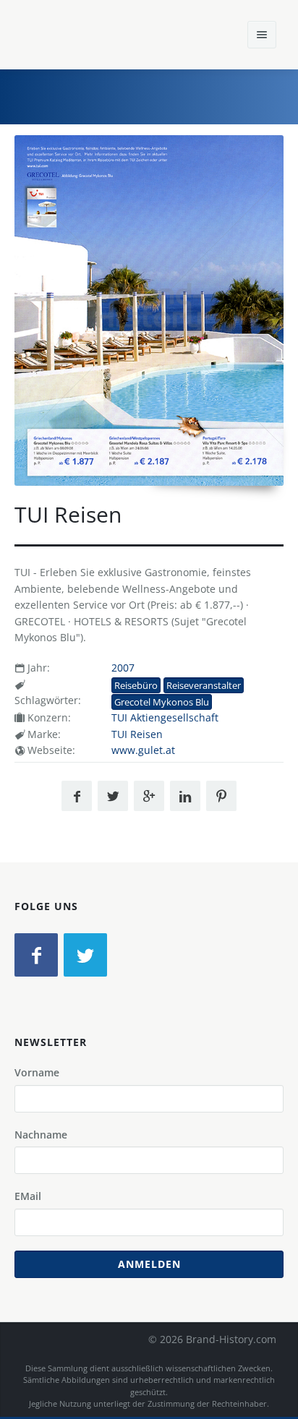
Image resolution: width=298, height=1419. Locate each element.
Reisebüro (136, 685)
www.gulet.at (143, 750)
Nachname (40, 1134)
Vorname (36, 1072)
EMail (27, 1196)
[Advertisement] (178, 95)
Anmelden (149, 1264)
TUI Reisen (137, 734)
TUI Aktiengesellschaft (164, 717)
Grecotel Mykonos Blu (161, 701)
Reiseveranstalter (203, 685)
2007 (123, 667)
